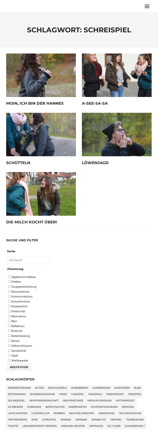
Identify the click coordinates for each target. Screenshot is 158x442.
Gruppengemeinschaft (44, 401)
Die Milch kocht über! (31, 222)
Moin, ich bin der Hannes (35, 103)
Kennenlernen (20, 292)
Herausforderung (99, 401)
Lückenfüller (40, 413)
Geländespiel (16, 401)
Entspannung (17, 394)
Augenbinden (79, 388)
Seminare (81, 420)
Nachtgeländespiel (81, 413)
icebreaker (34, 407)
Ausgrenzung (101, 388)
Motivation (18, 316)
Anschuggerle (57, 388)
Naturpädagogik (130, 413)
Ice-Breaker (15, 407)
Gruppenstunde (73, 401)
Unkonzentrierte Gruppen (40, 426)
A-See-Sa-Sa (95, 103)
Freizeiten (134, 394)
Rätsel (15, 341)
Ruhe (34, 420)
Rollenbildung (20, 336)
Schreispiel (49, 420)
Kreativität (18, 311)
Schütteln (18, 162)
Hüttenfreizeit (125, 401)
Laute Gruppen (17, 413)
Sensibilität (18, 351)
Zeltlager (114, 426)
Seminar (66, 420)
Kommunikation (22, 296)
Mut (14, 321)
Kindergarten (78, 407)
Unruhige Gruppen (73, 426)
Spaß (14, 355)
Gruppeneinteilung (23, 287)
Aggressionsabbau (23, 277)
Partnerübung (17, 420)
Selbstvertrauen (21, 346)
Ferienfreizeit (115, 394)
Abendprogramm (19, 388)
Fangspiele (95, 394)
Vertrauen (96, 426)
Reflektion (18, 326)
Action (39, 388)
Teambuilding (135, 420)
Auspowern (122, 388)
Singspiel (116, 420)
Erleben (16, 282)
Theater (13, 426)
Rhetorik (17, 331)
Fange (63, 394)
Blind (137, 388)
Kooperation (19, 306)
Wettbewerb (19, 360)
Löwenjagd (95, 162)
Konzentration (20, 301)
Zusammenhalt (135, 426)
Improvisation (54, 407)
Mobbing (59, 413)
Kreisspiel (128, 407)
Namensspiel (107, 413)
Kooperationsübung (104, 407)
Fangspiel (77, 394)
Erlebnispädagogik (42, 394)
